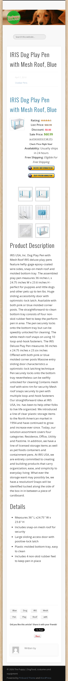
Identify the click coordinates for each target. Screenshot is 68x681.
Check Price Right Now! (41, 144)
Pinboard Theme (27, 677)
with (45, 617)
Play (24, 617)
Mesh (45, 610)
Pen (14, 617)
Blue (15, 610)
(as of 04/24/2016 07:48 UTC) (41, 139)
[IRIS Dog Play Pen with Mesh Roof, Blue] (17, 129)
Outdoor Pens (21, 82)
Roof (35, 617)
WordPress (45, 677)
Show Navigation (53, 29)
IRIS (35, 610)
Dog (25, 610)
